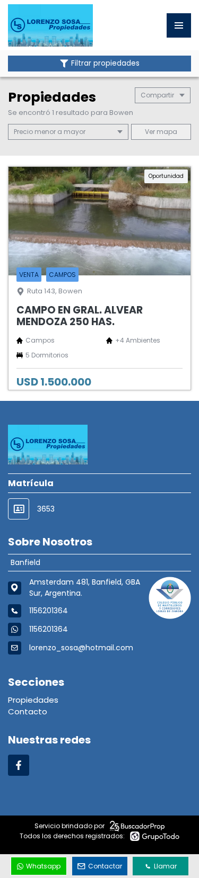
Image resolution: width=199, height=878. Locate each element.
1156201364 (48, 629)
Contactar (105, 866)
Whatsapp (43, 866)
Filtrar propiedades (105, 63)
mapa (166, 131)
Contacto (27, 711)
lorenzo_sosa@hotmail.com (81, 647)
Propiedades (33, 699)
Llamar (165, 866)
